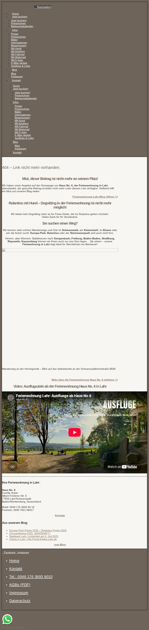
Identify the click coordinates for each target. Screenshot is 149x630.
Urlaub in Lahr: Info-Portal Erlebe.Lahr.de (33, 539)
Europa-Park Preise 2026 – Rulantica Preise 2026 (38, 530)
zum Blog (60, 544)
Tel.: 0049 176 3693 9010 (31, 577)
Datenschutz (20, 601)
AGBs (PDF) (19, 585)
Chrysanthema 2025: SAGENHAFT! (29, 533)
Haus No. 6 (17, 5)
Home (14, 561)
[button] (42, 7)
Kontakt (60, 515)
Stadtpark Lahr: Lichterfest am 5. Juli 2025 (33, 536)
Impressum (18, 593)
